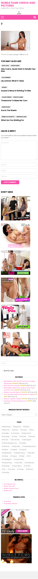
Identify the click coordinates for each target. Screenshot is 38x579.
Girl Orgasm (27, 440)
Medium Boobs (20, 453)
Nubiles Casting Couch (11, 488)
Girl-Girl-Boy (16, 440)
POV (29, 456)
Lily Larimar (6, 77)
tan (4, 469)
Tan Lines (12, 469)
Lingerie (14, 449)
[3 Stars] (3, 54)
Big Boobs (17, 427)
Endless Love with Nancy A (12, 392)
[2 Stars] (2, 54)
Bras (32, 430)
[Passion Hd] (16, 563)
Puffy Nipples (7, 459)
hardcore (6, 446)
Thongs (21, 469)
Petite (22, 456)
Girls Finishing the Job (10, 443)
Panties (5, 456)
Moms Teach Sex (9, 486)
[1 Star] (1, 54)
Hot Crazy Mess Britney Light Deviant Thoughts (19, 394)
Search (34, 17)
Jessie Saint (15, 66)
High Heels (16, 446)
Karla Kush (6, 107)
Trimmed (6, 472)
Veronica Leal (21, 117)
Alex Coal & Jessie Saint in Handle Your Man (18, 70)
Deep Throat (27, 433)
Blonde (15, 430)
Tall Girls (27, 466)
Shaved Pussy (7, 463)
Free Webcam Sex (9, 484)
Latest (19, 13)
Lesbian (5, 449)
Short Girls (19, 463)
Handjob (23, 443)
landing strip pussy (30, 446)
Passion (14, 456)
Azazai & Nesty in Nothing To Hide (16, 90)
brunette (6, 433)
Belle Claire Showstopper (12, 385)
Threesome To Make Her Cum (14, 100)
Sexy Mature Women (10, 503)
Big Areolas (7, 427)
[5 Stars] (6, 54)
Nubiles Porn (8, 490)
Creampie (16, 433)
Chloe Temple (6, 97)
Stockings (6, 466)
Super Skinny (17, 466)
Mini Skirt (31, 453)
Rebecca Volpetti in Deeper (12, 399)
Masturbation (7, 453)
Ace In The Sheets (9, 110)
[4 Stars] (5, 54)
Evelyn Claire (18, 97)
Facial (15, 436)
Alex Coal (5, 66)
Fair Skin (23, 436)
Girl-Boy (32, 436)
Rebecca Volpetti (8, 117)
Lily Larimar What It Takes (12, 81)
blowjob (24, 430)
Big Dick (27, 427)
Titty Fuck (30, 469)
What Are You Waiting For (12, 120)
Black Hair (6, 430)
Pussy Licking (19, 459)
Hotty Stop (7, 501)
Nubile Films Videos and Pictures (18, 4)
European (6, 436)
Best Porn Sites (9, 371)
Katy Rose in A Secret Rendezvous (15, 401)
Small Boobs (30, 463)
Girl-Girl (5, 440)
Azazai (4, 87)
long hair (23, 449)
